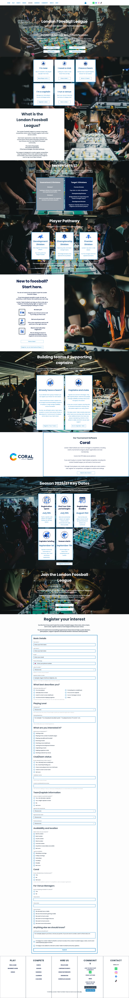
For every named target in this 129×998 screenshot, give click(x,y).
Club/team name (37, 775)
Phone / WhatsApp (37, 660)
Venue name (36, 896)
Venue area (36, 903)
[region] (50, 194)
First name (36, 642)
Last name (36, 648)
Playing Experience (37, 715)
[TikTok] (101, 3)
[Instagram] (99, 3)
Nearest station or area (38, 675)
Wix (81, 992)
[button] (85, 3)
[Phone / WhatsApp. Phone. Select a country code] (36, 663)
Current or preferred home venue (41, 783)
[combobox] (64, 669)
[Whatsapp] (93, 3)
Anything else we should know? (40, 931)
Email (35, 654)
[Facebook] (96, 3)
